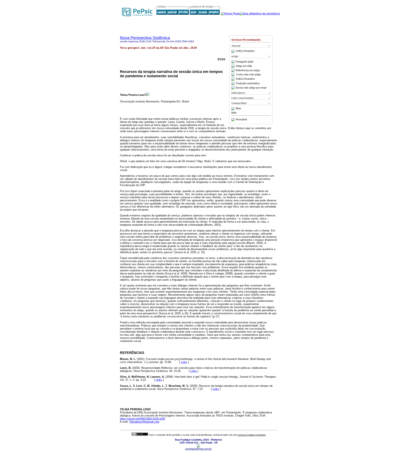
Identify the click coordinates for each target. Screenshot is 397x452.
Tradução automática (247, 83)
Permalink (241, 119)
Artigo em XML (244, 66)
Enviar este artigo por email (251, 87)
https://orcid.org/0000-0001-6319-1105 (142, 418)
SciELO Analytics (245, 51)
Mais (238, 108)
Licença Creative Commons (252, 435)
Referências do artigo (248, 70)
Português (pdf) (244, 61)
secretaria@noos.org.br (198, 448)
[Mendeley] (233, 108)
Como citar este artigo (248, 74)
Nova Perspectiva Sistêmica (145, 38)
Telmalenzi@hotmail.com (144, 421)
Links (184, 362)
